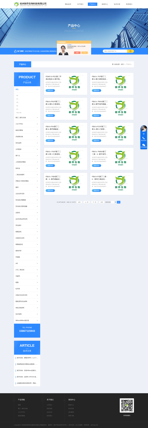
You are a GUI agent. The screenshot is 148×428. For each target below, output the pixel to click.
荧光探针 (18, 225)
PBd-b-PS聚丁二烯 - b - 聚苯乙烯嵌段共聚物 (99, 178)
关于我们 (80, 4)
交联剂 (18, 212)
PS (17, 109)
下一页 (94, 202)
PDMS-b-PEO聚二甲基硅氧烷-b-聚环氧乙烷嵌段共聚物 (53, 78)
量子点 (18, 155)
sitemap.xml (94, 425)
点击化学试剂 (20, 193)
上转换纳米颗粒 (21, 162)
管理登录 (86, 425)
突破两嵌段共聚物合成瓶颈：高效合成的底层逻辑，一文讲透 (28, 364)
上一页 (86, 202)
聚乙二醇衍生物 (21, 117)
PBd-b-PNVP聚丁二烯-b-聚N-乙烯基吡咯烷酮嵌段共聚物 (54, 103)
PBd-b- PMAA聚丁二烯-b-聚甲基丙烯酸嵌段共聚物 (100, 103)
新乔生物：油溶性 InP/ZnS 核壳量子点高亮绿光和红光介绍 (28, 377)
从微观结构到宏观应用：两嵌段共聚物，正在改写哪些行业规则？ (28, 383)
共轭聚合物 (19, 136)
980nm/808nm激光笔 (22, 320)
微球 (17, 187)
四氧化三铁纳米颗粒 (22, 181)
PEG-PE (18, 112)
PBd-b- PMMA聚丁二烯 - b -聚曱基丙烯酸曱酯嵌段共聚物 (100, 153)
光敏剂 (18, 276)
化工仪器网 (79, 425)
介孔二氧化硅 (20, 270)
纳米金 (18, 168)
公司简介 (49, 405)
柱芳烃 (18, 289)
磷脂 (17, 89)
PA (17, 106)
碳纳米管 (18, 251)
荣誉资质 (49, 408)
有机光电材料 (20, 308)
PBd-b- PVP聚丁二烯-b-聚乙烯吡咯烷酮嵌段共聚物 (100, 78)
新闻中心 (105, 4)
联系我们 (129, 4)
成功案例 (71, 412)
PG (17, 102)
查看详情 (50, 90)
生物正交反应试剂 (21, 295)
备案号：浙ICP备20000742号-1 (57, 425)
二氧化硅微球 (20, 174)
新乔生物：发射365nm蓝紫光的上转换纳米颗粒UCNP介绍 (28, 370)
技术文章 (117, 4)
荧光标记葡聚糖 (21, 200)
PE (17, 95)
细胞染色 (18, 232)
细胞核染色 (19, 244)
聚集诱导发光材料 (21, 301)
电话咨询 (143, 140)
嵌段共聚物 (19, 130)
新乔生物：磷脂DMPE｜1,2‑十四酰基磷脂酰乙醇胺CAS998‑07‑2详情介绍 (28, 358)
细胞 (17, 282)
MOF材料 (19, 314)
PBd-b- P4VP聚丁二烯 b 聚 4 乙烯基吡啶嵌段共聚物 (54, 153)
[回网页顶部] (143, 134)
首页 (122, 64)
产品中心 (93, 4)
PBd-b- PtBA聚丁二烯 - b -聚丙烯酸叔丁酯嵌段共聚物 (53, 178)
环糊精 (18, 257)
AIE (17, 263)
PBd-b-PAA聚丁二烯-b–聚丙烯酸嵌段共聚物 (53, 128)
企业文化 (49, 412)
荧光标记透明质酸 (21, 206)
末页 (102, 202)
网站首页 (68, 4)
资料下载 (71, 415)
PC (17, 99)
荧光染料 (18, 143)
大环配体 (18, 149)
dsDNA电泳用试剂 (21, 219)
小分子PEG (19, 124)
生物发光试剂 (20, 238)
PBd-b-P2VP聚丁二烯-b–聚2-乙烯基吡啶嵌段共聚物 (99, 128)
